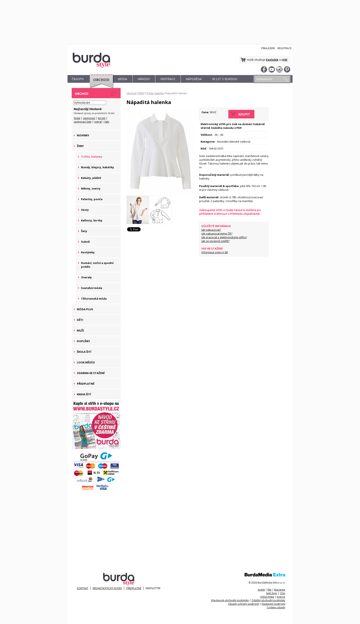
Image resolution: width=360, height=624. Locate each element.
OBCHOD (100, 83)
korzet (101, 118)
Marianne (279, 589)
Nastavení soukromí (273, 604)
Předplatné (133, 588)
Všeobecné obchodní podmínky (230, 600)
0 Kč (284, 60)
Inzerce (281, 597)
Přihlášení (268, 48)
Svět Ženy (271, 593)
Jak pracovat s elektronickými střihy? (224, 237)
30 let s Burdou (224, 79)
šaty (106, 121)
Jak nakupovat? (211, 230)
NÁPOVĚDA (194, 79)
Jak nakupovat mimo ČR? (216, 233)
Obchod (131, 93)
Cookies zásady (276, 607)
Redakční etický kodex (107, 588)
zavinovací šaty (82, 121)
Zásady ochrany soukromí (243, 604)
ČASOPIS (78, 79)
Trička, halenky (155, 93)
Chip (282, 593)
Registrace (284, 48)
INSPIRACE (167, 79)
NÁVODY (144, 79)
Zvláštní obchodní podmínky (268, 600)
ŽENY (141, 93)
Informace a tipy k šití (214, 252)
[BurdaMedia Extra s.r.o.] (265, 575)
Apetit (261, 589)
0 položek (272, 60)
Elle (269, 589)
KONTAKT (82, 588)
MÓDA (122, 79)
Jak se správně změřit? (215, 241)
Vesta (77, 118)
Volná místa (267, 597)
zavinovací (89, 118)
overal (98, 121)
